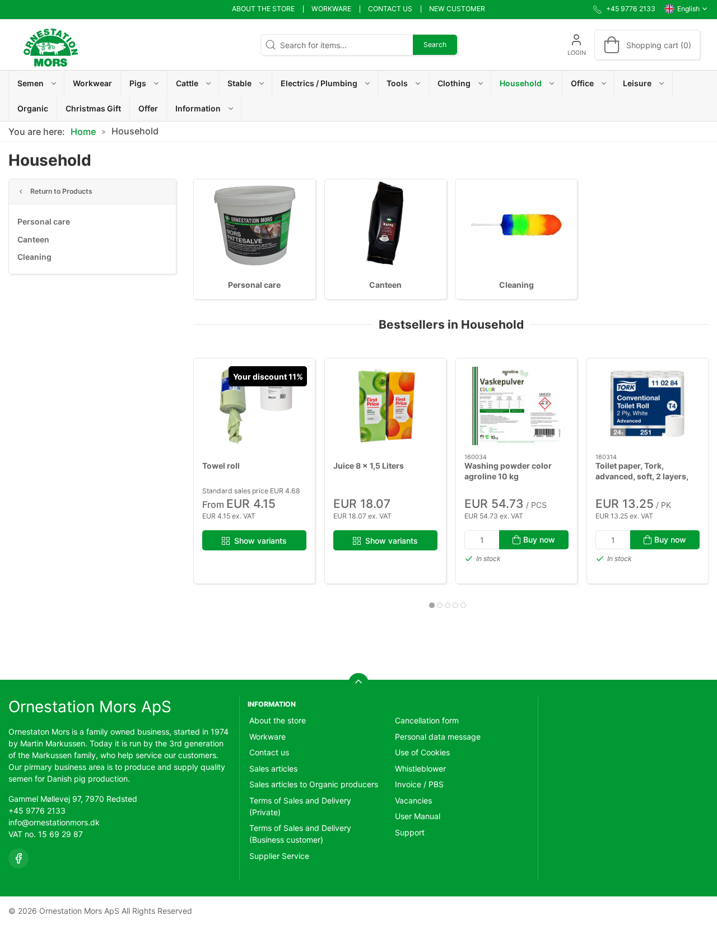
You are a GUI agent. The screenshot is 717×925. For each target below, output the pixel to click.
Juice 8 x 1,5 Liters (368, 465)
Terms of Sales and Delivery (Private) (300, 806)
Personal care (43, 221)
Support (410, 832)
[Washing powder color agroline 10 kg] (516, 406)
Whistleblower (420, 768)
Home (83, 131)
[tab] (432, 605)
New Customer (457, 8)
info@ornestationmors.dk (54, 822)
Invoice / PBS (419, 784)
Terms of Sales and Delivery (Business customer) (300, 833)
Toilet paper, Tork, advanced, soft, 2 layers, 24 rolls (641, 476)
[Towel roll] (254, 406)
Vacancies (413, 800)
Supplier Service (279, 856)
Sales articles (273, 768)
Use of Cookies (422, 752)
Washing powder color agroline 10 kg (508, 471)
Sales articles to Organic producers (313, 784)
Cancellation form (427, 720)
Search (434, 44)
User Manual (417, 816)
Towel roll (221, 465)
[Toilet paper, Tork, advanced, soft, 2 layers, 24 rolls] (647, 406)
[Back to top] (358, 683)
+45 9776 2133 (37, 810)
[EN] (50, 44)
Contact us (390, 8)
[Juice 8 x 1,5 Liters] (385, 406)
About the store (263, 8)
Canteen (33, 239)
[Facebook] (18, 858)
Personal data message (438, 736)
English (688, 8)
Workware (331, 8)
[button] (36, 83)
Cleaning (34, 256)
